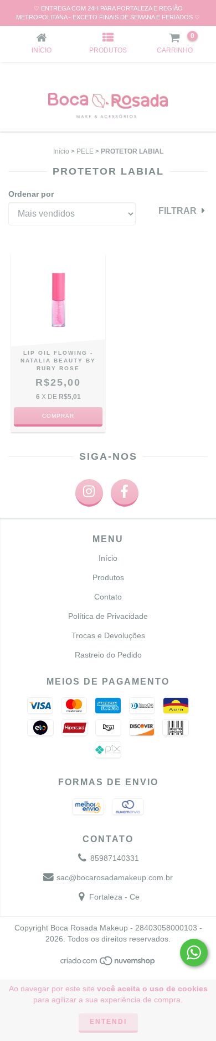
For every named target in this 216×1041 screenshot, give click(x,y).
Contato (108, 596)
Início (61, 151)
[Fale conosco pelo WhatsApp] (194, 952)
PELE (85, 151)
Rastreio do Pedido (108, 654)
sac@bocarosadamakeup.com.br (114, 877)
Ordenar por (31, 194)
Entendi (108, 1022)
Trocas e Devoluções (108, 635)
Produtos (108, 577)
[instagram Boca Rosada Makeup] (89, 493)
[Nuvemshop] (108, 964)
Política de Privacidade (108, 616)
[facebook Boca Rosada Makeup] (124, 493)
